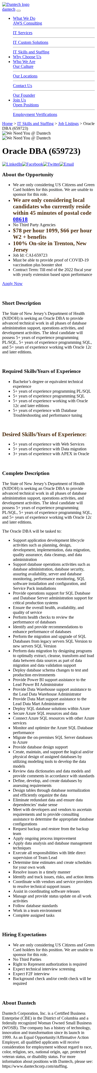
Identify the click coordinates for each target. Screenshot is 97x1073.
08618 (20, 219)
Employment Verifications (35, 114)
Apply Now (12, 283)
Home (7, 123)
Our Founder (24, 95)
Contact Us (22, 85)
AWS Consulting (27, 23)
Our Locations (25, 76)
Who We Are (24, 61)
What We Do (24, 18)
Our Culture (23, 66)
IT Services (22, 32)
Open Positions (26, 105)
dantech (8, 9)
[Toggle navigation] (18, 10)
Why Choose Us (27, 56)
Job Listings (68, 123)
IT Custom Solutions (30, 42)
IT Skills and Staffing (31, 52)
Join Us (19, 100)
